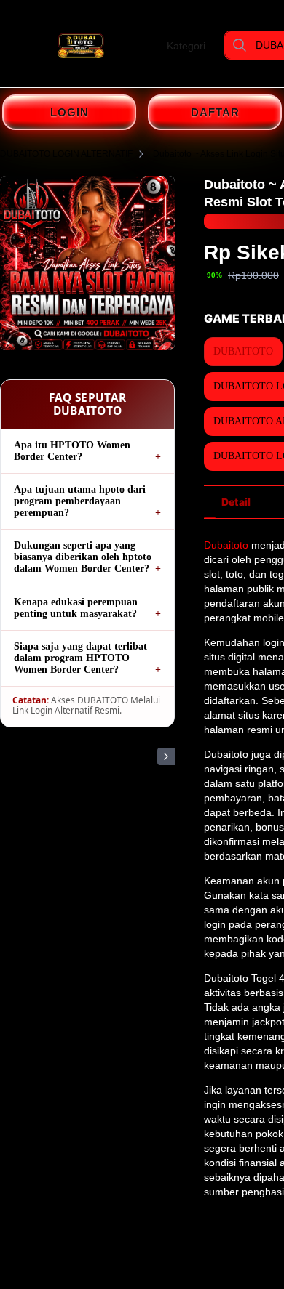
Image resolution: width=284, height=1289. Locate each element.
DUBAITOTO (230, 76)
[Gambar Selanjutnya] (166, 756)
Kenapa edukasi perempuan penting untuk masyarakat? (76, 608)
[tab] (236, 502)
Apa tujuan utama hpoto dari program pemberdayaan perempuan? (80, 501)
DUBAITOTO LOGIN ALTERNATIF (66, 154)
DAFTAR (215, 112)
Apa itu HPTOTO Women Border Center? (72, 451)
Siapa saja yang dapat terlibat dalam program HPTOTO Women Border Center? (80, 658)
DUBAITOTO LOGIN (264, 76)
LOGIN (69, 112)
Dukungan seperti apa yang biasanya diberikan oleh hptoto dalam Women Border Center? (82, 557)
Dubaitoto (226, 545)
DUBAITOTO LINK (245, 76)
